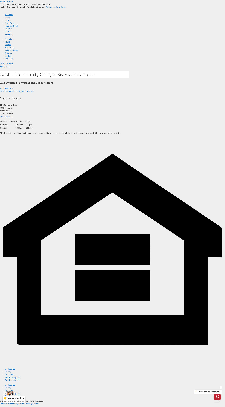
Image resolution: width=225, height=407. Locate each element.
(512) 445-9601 (6, 63)
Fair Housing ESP (12, 380)
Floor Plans (10, 23)
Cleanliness (10, 374)
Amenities (9, 14)
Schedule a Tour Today (56, 7)
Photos (8, 20)
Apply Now (4, 66)
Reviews (8, 28)
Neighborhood (11, 26)
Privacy (8, 371)
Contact (8, 31)
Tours (7, 17)
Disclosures (10, 369)
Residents (9, 34)
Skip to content (6, 1)
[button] (7, 88)
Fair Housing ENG (12, 377)
